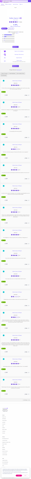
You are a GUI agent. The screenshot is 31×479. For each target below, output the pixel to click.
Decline (25, 475)
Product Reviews (4, 420)
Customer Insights (4, 454)
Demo (3, 445)
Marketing (3, 449)
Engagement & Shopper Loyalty (6, 442)
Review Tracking (4, 429)
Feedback (3, 427)
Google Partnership (4, 460)
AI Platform (3, 431)
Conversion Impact (4, 440)
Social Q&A (3, 422)
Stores (1, 2)
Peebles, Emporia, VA (14, 18)
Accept (19, 475)
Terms (3, 465)
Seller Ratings (4, 418)
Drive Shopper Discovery (5, 438)
